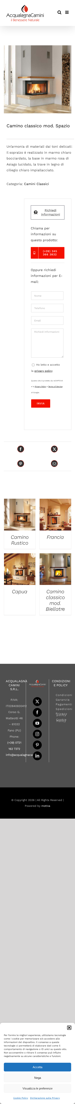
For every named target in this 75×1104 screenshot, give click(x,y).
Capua (19, 591)
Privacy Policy (40, 387)
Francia (55, 537)
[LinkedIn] (37, 755)
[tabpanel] (48, 320)
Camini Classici (36, 184)
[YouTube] (37, 723)
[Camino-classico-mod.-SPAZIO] (37, 79)
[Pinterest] (37, 745)
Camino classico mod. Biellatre (55, 600)
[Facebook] (37, 712)
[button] (69, 1028)
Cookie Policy (20, 1098)
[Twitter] (37, 701)
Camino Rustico (20, 540)
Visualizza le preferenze (37, 1088)
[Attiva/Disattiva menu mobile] (67, 12)
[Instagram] (37, 734)
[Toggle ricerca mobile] (59, 12)
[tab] (48, 212)
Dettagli (19, 515)
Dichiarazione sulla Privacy (45, 1098)
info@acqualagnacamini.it (23, 755)
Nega (37, 1077)
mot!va (45, 805)
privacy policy (43, 370)
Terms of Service (55, 387)
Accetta (37, 1067)
